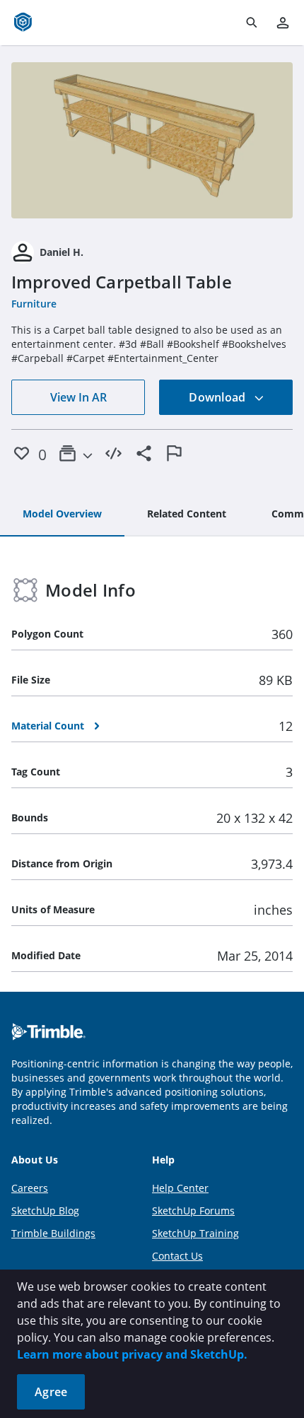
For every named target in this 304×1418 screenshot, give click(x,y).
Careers (29, 1188)
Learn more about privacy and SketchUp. (132, 1354)
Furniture (34, 303)
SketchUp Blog (45, 1210)
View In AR (78, 397)
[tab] (62, 515)
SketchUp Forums (193, 1210)
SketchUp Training (195, 1233)
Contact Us (177, 1255)
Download (218, 397)
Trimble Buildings (53, 1233)
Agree (51, 1392)
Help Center (180, 1188)
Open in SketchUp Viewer (152, 140)
